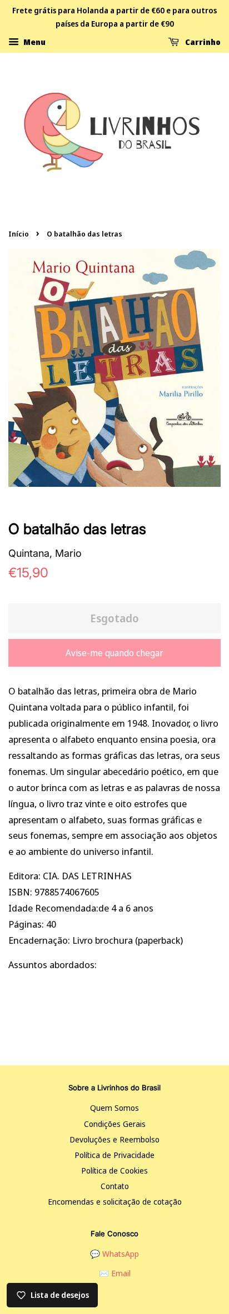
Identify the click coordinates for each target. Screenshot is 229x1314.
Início (18, 234)
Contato (115, 1186)
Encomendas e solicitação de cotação (115, 1201)
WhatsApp (120, 1253)
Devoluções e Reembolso (114, 1139)
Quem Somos (114, 1107)
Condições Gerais (115, 1124)
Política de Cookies (114, 1170)
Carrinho (202, 41)
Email (121, 1273)
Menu (34, 41)
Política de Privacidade (114, 1155)
